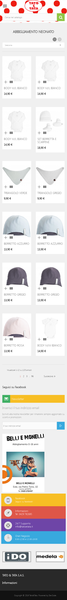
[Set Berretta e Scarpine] (44, 133)
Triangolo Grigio (49, 193)
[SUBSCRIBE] (61, 426)
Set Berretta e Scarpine (46, 140)
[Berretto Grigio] (11, 288)
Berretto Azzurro (16, 243)
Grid (55, 39)
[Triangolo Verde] (11, 187)
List (60, 39)
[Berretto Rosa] (11, 339)
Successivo (50, 376)
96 (32, 376)
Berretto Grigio (15, 294)
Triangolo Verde (15, 193)
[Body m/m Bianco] (44, 339)
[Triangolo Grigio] (44, 187)
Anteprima (5, 82)
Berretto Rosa (14, 345)
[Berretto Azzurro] (11, 237)
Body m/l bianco (15, 88)
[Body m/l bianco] (11, 82)
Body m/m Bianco (49, 345)
